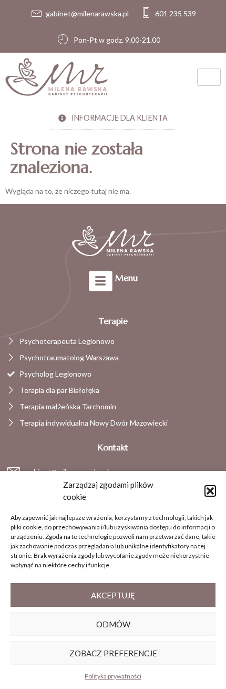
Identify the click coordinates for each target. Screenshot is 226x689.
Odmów (113, 624)
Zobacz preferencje (113, 653)
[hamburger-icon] (209, 76)
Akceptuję (113, 595)
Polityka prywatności (113, 676)
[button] (210, 491)
